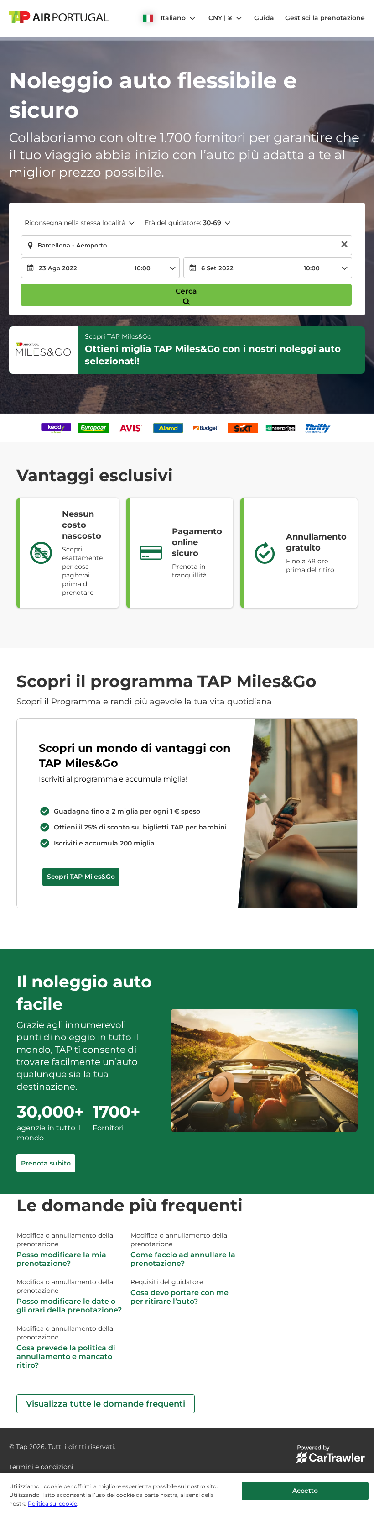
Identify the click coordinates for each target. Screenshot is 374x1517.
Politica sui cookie (52, 1503)
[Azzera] (344, 245)
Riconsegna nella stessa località (75, 223)
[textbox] (186, 245)
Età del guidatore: (183, 223)
